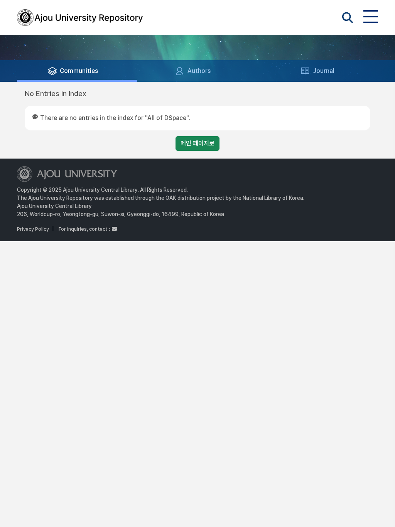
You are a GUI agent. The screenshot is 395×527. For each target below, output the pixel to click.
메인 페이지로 (197, 143)
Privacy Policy (33, 229)
